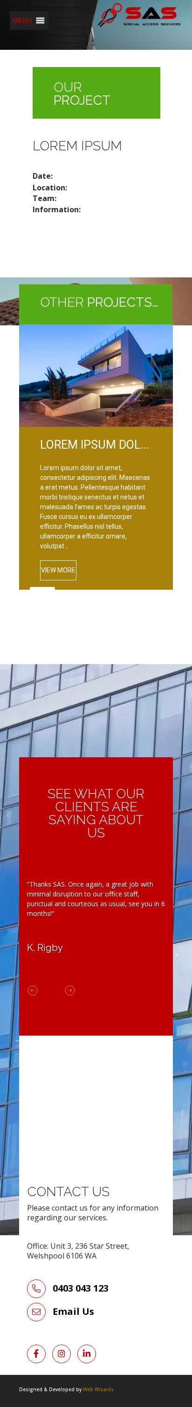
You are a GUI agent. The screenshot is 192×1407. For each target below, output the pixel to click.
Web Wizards (98, 1389)
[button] (22, 20)
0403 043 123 (79, 1288)
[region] (96, 474)
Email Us (73, 1311)
